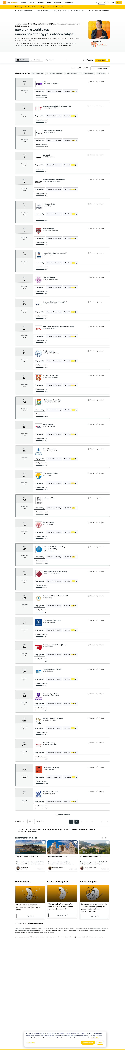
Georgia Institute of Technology (53, 718)
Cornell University (48, 522)
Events (49, 2)
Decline (100, 1042)
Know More (93, 916)
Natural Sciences (88, 73)
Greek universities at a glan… (59, 856)
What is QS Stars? (58, 7)
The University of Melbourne (52, 620)
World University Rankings (32, 7)
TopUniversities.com (20, 928)
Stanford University (49, 743)
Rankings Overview (26, 10)
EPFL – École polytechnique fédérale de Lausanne (58, 326)
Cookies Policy (95, 1037)
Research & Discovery (54, 91)
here (34, 831)
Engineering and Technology (54, 73)
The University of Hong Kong (52, 400)
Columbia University (49, 449)
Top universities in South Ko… (91, 856)
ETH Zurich (46, 155)
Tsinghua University (49, 277)
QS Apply (99, 930)
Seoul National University (50, 792)
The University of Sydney (51, 767)
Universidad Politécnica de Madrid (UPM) (55, 596)
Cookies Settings (30, 1042)
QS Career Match (19, 937)
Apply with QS (101, 3)
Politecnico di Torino (50, 498)
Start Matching (61, 915)
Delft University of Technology (38, 45)
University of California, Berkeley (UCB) (55, 302)
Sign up (119, 2)
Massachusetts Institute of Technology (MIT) (57, 106)
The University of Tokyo (50, 473)
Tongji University (48, 351)
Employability (40, 91)
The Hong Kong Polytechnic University (55, 571)
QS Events (92, 930)
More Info (69, 91)
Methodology (18, 7)
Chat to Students (68, 2)
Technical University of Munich (52, 669)
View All (104, 838)
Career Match (40, 2)
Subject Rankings (46, 7)
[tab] (22, 60)
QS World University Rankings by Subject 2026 (51, 10)
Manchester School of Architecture (54, 179)
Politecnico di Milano (50, 204)
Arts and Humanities (77, 10)
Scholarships (57, 2)
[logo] (10, 2)
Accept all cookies (88, 1042)
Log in (112, 2)
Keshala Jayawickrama (58, 867)
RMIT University (48, 424)
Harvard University (48, 228)
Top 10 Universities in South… (27, 856)
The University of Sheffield (51, 694)
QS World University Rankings (99, 928)
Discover (31, 2)
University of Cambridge (50, 375)
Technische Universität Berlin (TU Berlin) (55, 645)
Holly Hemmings (24, 867)
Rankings (23, 2)
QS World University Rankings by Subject (25, 930)
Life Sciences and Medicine (73, 73)
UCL (16, 38)
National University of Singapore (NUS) (55, 253)
